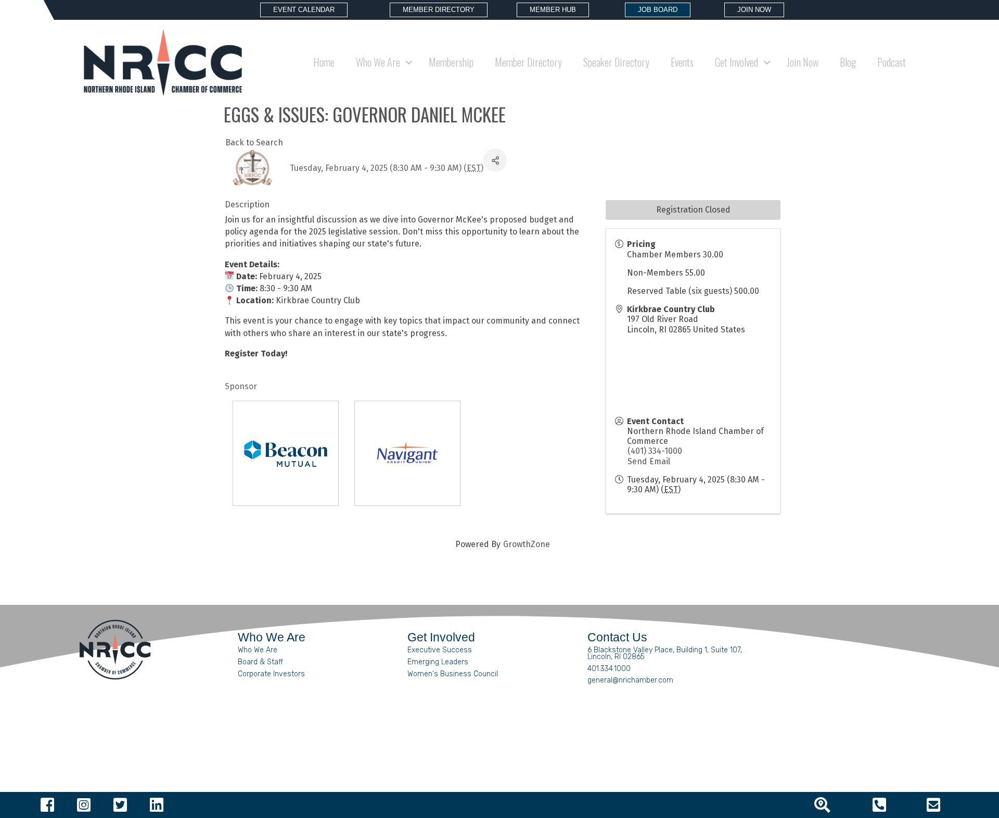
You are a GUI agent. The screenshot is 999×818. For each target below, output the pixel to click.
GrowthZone (526, 544)
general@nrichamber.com (630, 680)
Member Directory (528, 62)
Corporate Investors (271, 674)
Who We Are (257, 650)
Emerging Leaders (437, 662)
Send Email (648, 461)
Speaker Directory (616, 62)
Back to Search (254, 142)
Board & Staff (260, 662)
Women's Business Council (452, 674)
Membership (451, 62)
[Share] (495, 160)
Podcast (891, 62)
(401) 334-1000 (654, 451)
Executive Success (439, 650)
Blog (848, 62)
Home (324, 62)
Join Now (802, 62)
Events (682, 62)
